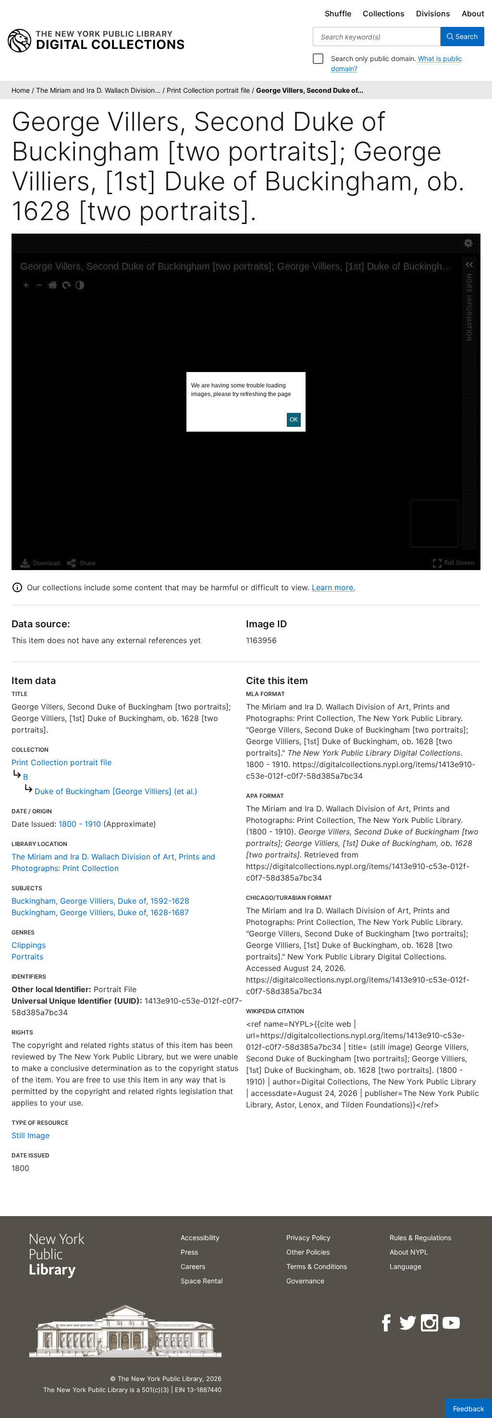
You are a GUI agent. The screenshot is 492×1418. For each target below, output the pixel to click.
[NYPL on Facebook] (387, 1323)
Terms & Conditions (316, 1266)
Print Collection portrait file (61, 762)
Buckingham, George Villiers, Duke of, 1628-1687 (100, 912)
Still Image (30, 1135)
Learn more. (333, 587)
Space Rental (201, 1281)
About (473, 13)
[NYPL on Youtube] (452, 1323)
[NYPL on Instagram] (430, 1323)
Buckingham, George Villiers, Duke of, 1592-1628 (100, 901)
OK (294, 419)
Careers (193, 1266)
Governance (305, 1281)
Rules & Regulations (420, 1237)
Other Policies (308, 1252)
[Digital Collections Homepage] (96, 41)
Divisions (433, 13)
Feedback (468, 1409)
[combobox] (377, 36)
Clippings (29, 945)
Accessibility (200, 1237)
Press (189, 1252)
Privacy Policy (308, 1237)
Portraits (27, 956)
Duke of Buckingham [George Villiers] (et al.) (116, 791)
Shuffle (338, 13)
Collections (384, 13)
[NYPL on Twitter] (408, 1323)
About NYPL (409, 1252)
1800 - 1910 (80, 824)
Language (405, 1266)
